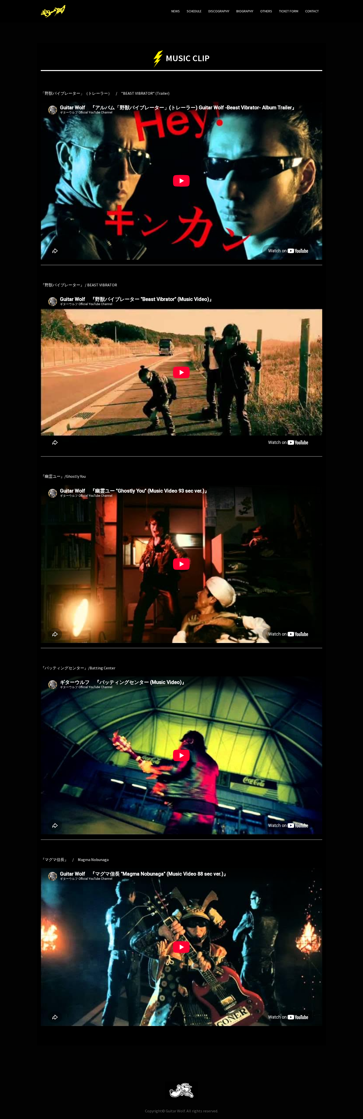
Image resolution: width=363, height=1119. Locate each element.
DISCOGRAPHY (218, 11)
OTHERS (266, 11)
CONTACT (312, 11)
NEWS (175, 11)
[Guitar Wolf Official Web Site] (53, 10)
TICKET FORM (288, 11)
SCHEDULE (194, 11)
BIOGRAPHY (244, 11)
